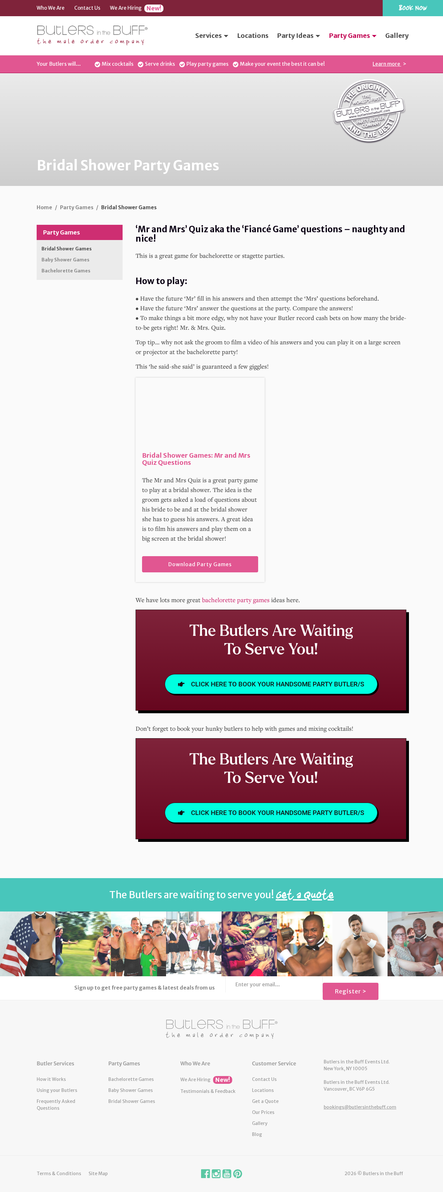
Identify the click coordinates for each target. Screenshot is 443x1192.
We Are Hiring (135, 8)
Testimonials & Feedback (207, 1091)
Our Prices (263, 1112)
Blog (257, 1134)
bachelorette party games (235, 600)
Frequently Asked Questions (56, 1104)
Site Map (98, 1173)
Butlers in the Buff (221, 1029)
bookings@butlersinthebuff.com (360, 1107)
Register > (350, 991)
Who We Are (51, 8)
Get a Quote (265, 1101)
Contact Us (87, 8)
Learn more (387, 64)
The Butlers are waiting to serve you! (221, 895)
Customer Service (274, 1063)
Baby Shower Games (66, 260)
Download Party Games (200, 564)
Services (209, 35)
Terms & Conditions (59, 1173)
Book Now (413, 8)
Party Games (350, 35)
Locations (253, 35)
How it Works (51, 1079)
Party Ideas (296, 35)
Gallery (397, 35)
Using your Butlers (57, 1090)
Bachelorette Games (66, 271)
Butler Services (55, 1063)
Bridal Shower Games (67, 249)
